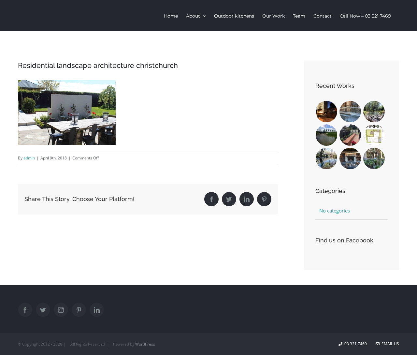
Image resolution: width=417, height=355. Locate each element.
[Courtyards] (350, 135)
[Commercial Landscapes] (350, 111)
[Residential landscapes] (326, 111)
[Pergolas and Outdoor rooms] (350, 158)
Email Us (389, 344)
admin (29, 158)
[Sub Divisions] (374, 111)
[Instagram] (61, 310)
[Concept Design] (374, 135)
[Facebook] (25, 310)
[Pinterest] (79, 310)
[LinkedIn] (97, 310)
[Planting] (374, 158)
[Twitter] (43, 310)
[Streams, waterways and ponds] (326, 158)
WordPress (145, 344)
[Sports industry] (326, 135)
